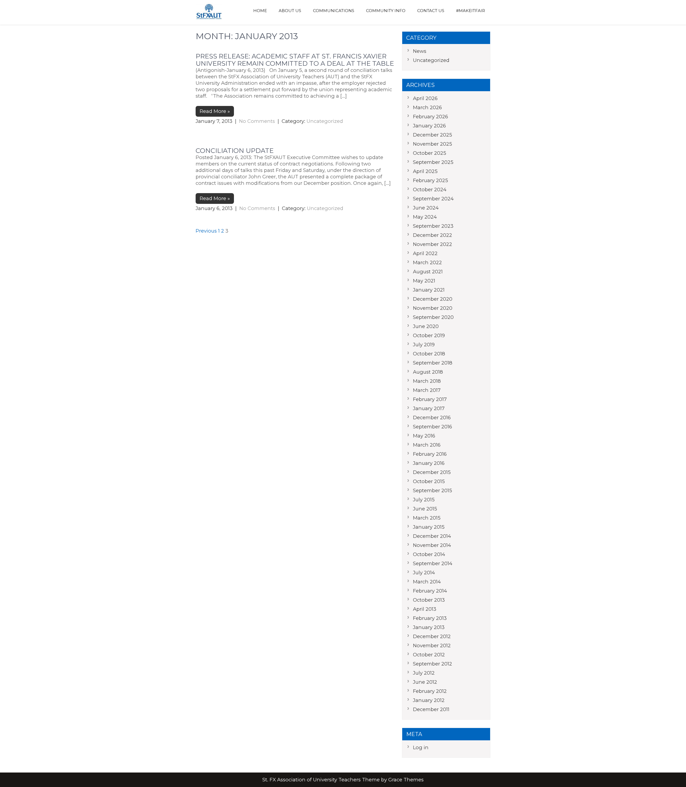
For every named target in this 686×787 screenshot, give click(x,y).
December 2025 (432, 135)
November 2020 (432, 308)
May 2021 (424, 281)
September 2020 (433, 317)
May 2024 (425, 217)
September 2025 (433, 162)
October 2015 (429, 481)
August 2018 (428, 372)
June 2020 (426, 326)
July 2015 (424, 500)
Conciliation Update (235, 151)
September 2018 (432, 363)
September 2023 (433, 226)
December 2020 (432, 299)
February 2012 (430, 691)
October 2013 (429, 600)
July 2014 (424, 572)
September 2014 (432, 563)
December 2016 (432, 417)
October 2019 (429, 335)
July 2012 (424, 673)
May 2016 (424, 436)
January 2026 (429, 126)
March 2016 (427, 445)
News (419, 51)
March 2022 (427, 262)
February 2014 (430, 591)
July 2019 (424, 344)
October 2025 (429, 153)
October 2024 (429, 189)
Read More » (215, 111)
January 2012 (429, 700)
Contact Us (430, 10)
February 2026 (430, 116)
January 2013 (429, 627)
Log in (420, 747)
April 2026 (425, 98)
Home (260, 10)
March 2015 (427, 518)
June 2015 (425, 509)
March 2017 (427, 390)
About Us (290, 10)
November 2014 (432, 545)
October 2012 (429, 655)
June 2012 (425, 682)
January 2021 (429, 290)
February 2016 (430, 454)
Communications (333, 10)
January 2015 (429, 527)
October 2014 (429, 554)
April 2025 (425, 171)
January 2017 (429, 408)
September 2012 (432, 664)
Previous (206, 231)
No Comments (257, 121)
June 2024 (426, 208)
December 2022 (432, 235)
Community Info (385, 10)
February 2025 (430, 180)
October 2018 (429, 354)
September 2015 (432, 490)
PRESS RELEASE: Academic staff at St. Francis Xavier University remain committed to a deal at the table (295, 59)
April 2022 (425, 253)
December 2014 (432, 536)
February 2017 (430, 399)
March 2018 (427, 381)
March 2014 (427, 582)
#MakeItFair (470, 10)
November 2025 (432, 144)
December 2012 (432, 636)
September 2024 (433, 199)
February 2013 (430, 618)
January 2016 (429, 463)
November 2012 (432, 645)
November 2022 (432, 244)
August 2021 (428, 272)
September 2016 (432, 427)
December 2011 (431, 709)
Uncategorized (325, 121)
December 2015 (432, 472)
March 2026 (427, 107)
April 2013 (424, 609)
